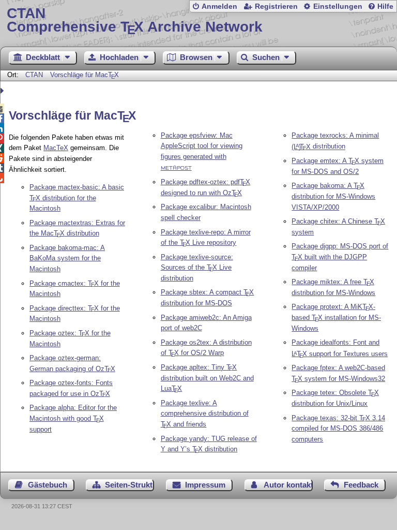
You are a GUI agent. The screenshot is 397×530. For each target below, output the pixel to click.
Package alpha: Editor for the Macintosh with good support (73, 418)
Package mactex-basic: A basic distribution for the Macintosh (76, 198)
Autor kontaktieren (288, 484)
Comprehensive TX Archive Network (135, 20)
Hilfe (385, 6)
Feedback (361, 484)
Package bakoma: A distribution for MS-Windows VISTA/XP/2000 (333, 196)
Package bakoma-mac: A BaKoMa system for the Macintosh (67, 258)
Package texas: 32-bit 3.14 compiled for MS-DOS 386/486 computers (338, 429)
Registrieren (276, 6)
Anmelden (219, 6)
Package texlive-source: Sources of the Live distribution (197, 268)
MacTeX (55, 148)
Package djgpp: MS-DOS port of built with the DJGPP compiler (340, 257)
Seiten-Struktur (129, 484)
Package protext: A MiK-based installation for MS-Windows (336, 317)
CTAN (34, 75)
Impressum (205, 484)
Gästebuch (47, 484)
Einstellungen (337, 6)
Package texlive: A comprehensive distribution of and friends (205, 414)
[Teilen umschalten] (3, 91)
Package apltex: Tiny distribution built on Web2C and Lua (207, 378)
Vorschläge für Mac (84, 75)
